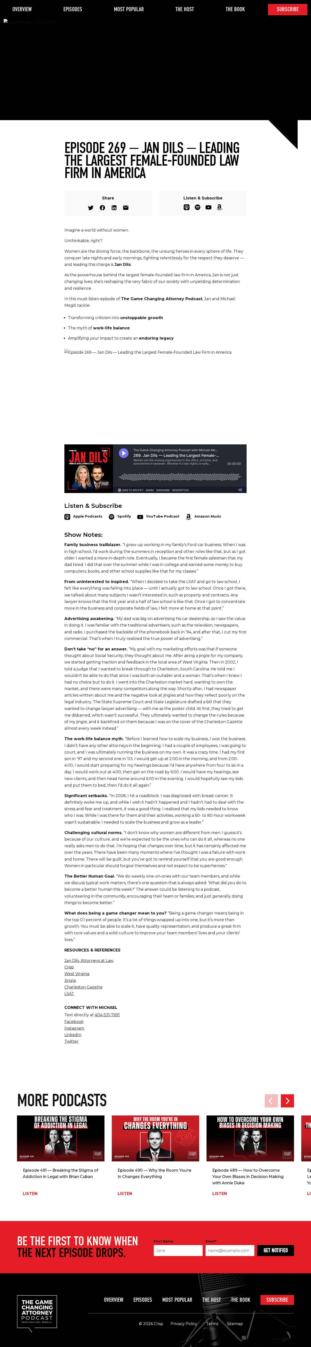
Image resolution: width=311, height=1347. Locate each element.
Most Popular (129, 9)
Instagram (74, 1028)
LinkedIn (72, 1035)
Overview (22, 9)
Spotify (197, 207)
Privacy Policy (184, 1323)
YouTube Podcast (208, 207)
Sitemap (235, 1323)
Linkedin (114, 207)
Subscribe (288, 9)
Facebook (102, 207)
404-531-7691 (107, 1015)
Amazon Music (219, 207)
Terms (212, 1323)
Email (125, 207)
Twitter (90, 207)
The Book (235, 9)
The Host (184, 9)
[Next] (287, 1100)
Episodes (72, 9)
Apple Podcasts (187, 207)
